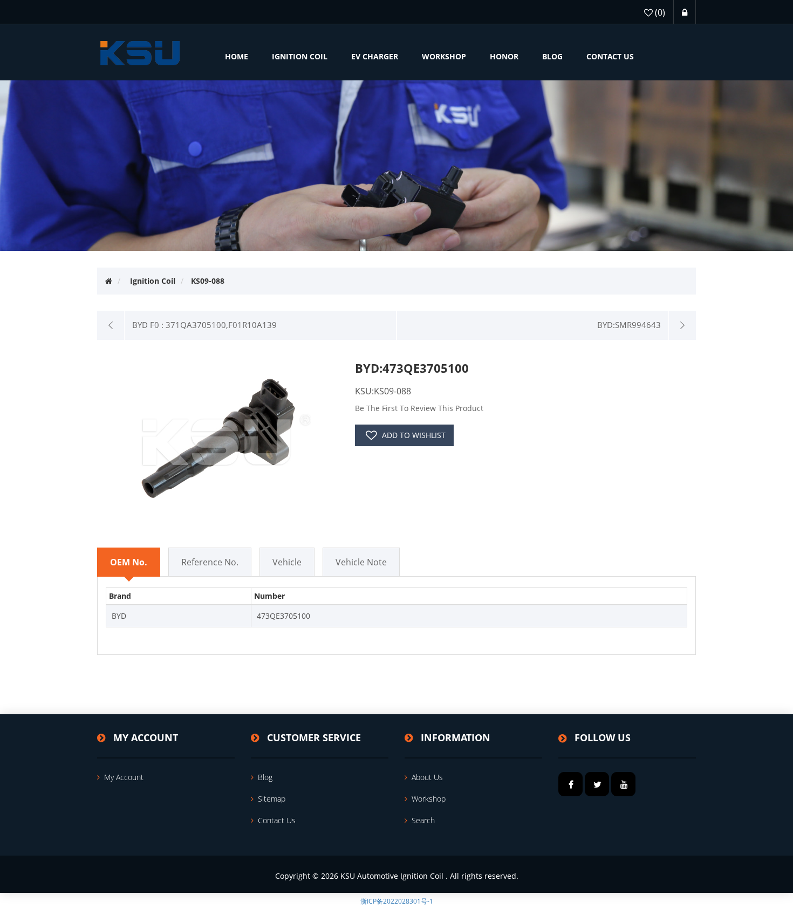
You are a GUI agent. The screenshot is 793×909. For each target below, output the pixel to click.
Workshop (429, 799)
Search (423, 820)
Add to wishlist (414, 435)
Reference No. (209, 562)
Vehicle (287, 562)
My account (123, 777)
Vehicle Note (361, 562)
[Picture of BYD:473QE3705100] (221, 437)
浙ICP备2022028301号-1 (396, 901)
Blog (265, 777)
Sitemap (271, 799)
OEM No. (128, 562)
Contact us (277, 820)
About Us (427, 777)
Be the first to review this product (419, 408)
